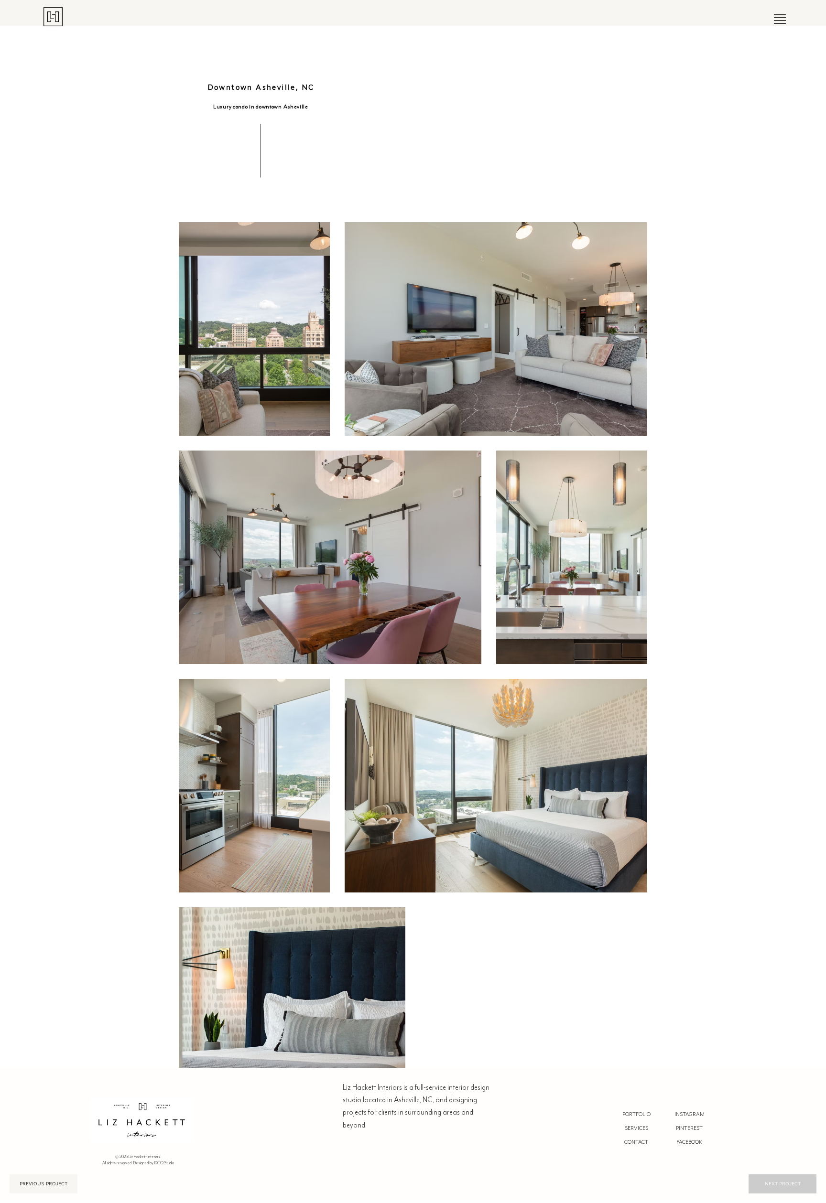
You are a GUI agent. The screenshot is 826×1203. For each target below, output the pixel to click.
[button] (780, 19)
